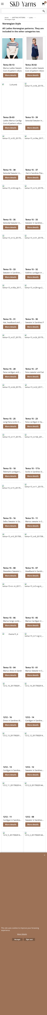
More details (10, 75)
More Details (22, 934)
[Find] (44, 11)
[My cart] (43, 4)
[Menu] (2, 4)
